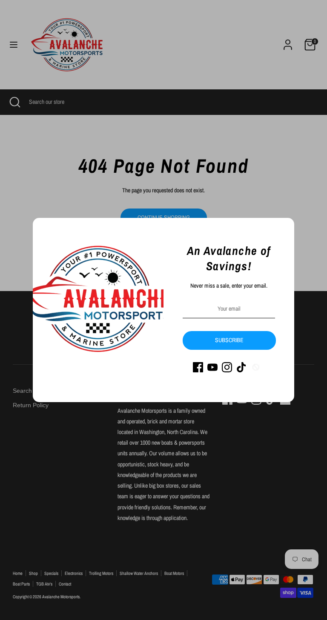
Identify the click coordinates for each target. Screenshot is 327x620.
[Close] (283, 229)
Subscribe (229, 340)
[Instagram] (227, 367)
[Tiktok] (241, 367)
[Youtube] (212, 367)
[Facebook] (198, 367)
